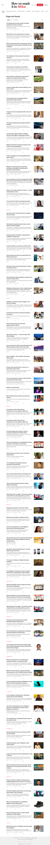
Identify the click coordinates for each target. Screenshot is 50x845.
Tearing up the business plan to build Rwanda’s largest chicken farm (16, 620)
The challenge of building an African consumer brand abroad (16, 463)
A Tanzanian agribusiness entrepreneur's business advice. (18, 389)
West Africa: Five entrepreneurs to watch (18, 34)
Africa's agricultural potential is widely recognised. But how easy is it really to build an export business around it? (18, 172)
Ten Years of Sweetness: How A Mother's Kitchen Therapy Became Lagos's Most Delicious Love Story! (17, 707)
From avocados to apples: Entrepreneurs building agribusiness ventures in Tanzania (18, 780)
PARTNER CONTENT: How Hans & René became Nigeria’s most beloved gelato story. (18, 711)
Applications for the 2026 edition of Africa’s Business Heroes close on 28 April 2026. (19, 446)
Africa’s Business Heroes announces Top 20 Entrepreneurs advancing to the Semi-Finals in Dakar (18, 766)
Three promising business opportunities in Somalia (18, 123)
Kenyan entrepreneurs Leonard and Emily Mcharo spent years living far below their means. (18, 635)
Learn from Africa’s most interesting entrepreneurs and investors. (18, 316)
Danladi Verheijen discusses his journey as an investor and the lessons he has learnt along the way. (18, 435)
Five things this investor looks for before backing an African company (17, 24)
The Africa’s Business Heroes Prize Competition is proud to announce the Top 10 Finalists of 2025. (18, 736)
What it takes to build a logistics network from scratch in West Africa (19, 278)
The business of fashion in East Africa (17, 67)
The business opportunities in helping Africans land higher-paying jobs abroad (17, 134)
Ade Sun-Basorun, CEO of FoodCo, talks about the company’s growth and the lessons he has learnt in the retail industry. (19, 747)
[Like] (7, 30)
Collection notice (30, 839)
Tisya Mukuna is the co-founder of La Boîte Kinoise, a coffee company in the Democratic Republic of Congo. (19, 722)
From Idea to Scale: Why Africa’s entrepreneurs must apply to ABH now (17, 421)
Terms (25, 839)
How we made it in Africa (14, 29)
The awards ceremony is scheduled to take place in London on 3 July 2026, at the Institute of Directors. (18, 349)
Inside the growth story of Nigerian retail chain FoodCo (17, 743)
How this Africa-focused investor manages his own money (18, 213)
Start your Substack (22, 841)
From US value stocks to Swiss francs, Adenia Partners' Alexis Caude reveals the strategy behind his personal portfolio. (19, 217)
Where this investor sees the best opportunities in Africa (15, 324)
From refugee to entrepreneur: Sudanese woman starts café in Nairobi (17, 695)
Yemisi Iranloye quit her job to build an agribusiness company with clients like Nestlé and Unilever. (17, 530)
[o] (38, 58)
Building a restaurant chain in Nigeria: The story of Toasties (18, 302)
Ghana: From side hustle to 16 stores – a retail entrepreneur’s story (19, 190)
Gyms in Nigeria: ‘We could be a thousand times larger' (18, 357)
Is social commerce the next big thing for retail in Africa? (19, 754)
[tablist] (12, 20)
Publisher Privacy (28, 837)
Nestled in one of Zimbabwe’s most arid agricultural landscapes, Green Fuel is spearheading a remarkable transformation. (17, 795)
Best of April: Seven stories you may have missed (18, 396)
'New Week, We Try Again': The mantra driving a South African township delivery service (19, 607)
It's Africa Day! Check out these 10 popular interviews (18, 313)
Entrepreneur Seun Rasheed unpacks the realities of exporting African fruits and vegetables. (17, 80)
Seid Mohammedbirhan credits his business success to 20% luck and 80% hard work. (18, 292)
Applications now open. (11, 542)
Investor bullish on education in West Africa (18, 246)
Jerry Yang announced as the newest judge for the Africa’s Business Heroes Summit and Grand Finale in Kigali (18, 646)
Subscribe (40, 4)
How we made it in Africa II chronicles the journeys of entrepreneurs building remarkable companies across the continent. (18, 553)
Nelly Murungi (12, 544)
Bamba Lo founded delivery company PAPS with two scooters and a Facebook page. (19, 281)
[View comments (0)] (15, 30)
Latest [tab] (8, 19)
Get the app (30, 841)
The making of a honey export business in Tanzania (18, 56)
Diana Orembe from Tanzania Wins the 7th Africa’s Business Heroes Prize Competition (18, 596)
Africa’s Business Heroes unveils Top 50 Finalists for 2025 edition (17, 813)
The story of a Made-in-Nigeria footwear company (17, 560)
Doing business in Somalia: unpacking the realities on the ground (18, 235)
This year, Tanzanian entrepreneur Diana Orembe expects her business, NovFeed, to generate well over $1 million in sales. (19, 487)
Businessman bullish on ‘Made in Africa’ (17, 517)
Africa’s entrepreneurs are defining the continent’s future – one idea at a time (17, 660)
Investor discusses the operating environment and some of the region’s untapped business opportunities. (18, 239)
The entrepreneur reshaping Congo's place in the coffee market (19, 719)
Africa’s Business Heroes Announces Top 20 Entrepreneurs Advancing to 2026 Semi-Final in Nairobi (19, 45)
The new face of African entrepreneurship (18, 201)
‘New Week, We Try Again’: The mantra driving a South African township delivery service (19, 495)
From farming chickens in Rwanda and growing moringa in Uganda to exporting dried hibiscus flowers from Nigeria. (18, 102)
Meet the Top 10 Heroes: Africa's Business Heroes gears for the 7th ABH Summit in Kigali (19, 671)
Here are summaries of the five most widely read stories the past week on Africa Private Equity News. (19, 382)
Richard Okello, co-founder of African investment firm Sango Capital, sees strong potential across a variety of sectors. (19, 91)
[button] (3, 11)
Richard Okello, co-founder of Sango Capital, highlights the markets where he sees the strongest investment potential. (18, 327)
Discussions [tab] (16, 19)
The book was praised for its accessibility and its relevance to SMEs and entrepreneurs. (19, 183)
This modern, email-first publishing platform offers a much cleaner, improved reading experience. (18, 588)
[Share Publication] (35, 5)
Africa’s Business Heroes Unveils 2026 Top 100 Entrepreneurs (18, 256)
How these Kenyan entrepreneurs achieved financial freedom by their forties (18, 631)
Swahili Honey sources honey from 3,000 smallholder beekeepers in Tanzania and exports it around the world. (18, 60)
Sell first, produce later (12, 387)
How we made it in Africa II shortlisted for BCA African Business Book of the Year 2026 (19, 346)
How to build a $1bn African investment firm (18, 474)
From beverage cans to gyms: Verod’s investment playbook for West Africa (17, 432)
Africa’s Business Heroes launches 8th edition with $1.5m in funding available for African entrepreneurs (19, 539)
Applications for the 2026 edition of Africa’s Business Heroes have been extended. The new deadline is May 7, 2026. (19, 413)
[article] (25, 27)
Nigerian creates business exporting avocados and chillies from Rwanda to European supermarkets (17, 168)
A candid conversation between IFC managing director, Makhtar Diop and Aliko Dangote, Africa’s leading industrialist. (17, 338)
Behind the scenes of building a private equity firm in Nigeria (19, 827)
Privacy (22, 839)
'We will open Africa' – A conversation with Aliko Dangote (18, 335)
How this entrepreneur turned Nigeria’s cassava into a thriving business (17, 527)
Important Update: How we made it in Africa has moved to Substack (18, 585)
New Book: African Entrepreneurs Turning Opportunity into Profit (18, 549)
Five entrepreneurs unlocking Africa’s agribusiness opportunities (17, 99)
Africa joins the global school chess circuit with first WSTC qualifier (18, 224)
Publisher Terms (34, 837)
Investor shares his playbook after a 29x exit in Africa (18, 112)
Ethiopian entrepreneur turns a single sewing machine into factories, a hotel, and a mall (19, 288)
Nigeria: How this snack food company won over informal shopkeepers (18, 145)
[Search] (32, 5)
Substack (20, 843)
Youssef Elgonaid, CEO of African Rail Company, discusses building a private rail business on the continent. (18, 371)
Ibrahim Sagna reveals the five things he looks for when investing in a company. (18, 27)
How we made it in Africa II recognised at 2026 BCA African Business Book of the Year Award (19, 180)
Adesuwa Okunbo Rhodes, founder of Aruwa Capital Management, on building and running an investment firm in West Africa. (19, 830)
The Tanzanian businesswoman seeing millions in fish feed (17, 484)
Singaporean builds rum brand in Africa (17, 508)
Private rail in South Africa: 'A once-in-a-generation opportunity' (17, 368)
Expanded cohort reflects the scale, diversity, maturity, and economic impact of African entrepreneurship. (18, 259)
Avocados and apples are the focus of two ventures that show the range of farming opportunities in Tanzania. (19, 784)
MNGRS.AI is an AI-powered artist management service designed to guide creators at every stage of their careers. (18, 685)
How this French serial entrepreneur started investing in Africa (18, 267)
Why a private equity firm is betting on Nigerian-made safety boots (17, 802)
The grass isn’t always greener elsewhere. (15, 456)
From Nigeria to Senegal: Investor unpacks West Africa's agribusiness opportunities (18, 571)
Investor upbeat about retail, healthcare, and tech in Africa (18, 88)
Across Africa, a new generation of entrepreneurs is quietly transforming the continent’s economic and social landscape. (19, 663)
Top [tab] (11, 19)
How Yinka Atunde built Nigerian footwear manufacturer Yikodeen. (18, 564)
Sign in (46, 4)
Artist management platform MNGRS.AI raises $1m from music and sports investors (19, 682)
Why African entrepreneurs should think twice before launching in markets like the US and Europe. (17, 467)
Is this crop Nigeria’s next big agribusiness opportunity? (18, 156)
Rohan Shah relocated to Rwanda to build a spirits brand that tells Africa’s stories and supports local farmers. (19, 510)
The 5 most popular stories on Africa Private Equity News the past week (18, 379)
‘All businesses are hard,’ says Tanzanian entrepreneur (17, 453)
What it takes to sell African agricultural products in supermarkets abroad (17, 77)
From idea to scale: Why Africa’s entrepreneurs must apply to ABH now (17, 410)
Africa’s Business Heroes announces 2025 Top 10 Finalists (18, 732)
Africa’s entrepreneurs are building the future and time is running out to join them (19, 443)
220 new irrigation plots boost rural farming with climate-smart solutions (18, 791)
